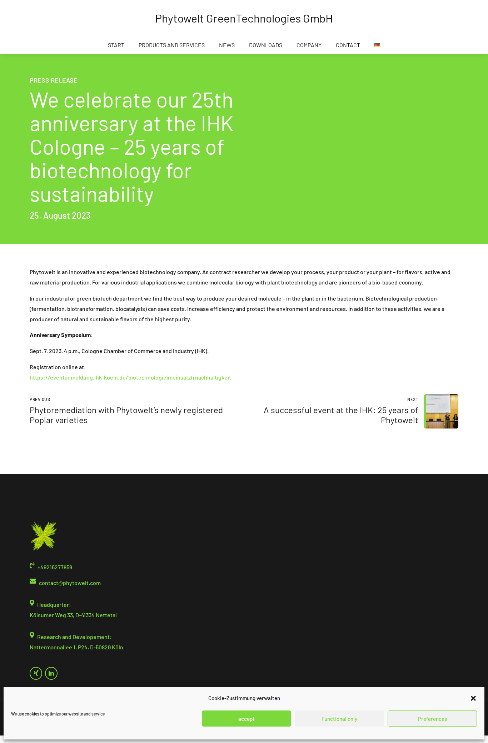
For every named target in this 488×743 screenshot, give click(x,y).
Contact (348, 44)
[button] (473, 698)
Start (116, 44)
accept (246, 718)
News (227, 44)
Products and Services (172, 44)
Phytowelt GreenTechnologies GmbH (244, 18)
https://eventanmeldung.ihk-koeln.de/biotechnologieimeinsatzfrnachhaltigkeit (130, 377)
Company (309, 44)
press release (54, 80)
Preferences (432, 718)
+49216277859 (55, 567)
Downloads (265, 44)
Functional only (339, 718)
